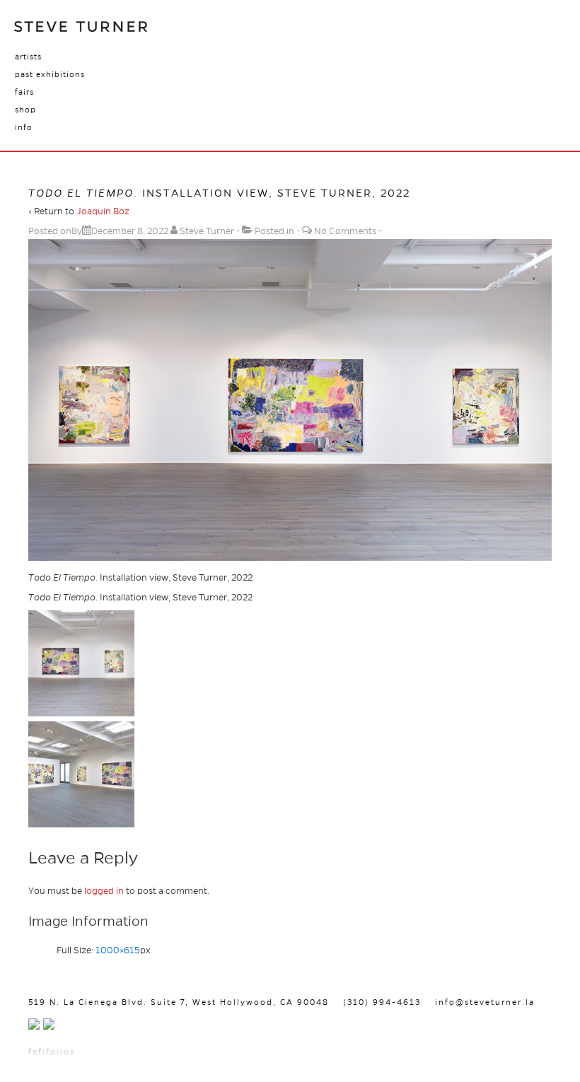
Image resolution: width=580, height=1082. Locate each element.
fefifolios (51, 1051)
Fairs (24, 92)
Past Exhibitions (50, 74)
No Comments (345, 231)
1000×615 (117, 950)
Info (24, 127)
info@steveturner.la (485, 1002)
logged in (104, 891)
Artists (28, 56)
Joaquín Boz (102, 211)
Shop (25, 109)
